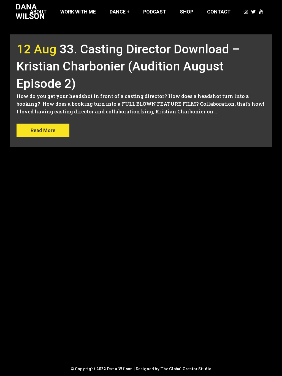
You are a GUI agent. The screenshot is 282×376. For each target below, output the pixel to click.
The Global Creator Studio (186, 368)
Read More (43, 130)
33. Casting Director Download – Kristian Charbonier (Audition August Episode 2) (128, 66)
